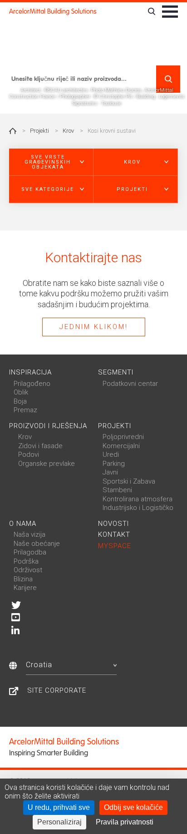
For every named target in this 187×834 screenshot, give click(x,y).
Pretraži (168, 79)
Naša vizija (29, 534)
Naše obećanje (37, 543)
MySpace (114, 546)
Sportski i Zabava (129, 481)
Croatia (39, 664)
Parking (114, 463)
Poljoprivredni (123, 437)
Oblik (21, 392)
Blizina (23, 579)
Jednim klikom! (93, 327)
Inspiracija (30, 372)
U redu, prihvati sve (59, 807)
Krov (68, 130)
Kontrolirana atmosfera (137, 499)
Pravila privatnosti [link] (124, 822)
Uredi (111, 454)
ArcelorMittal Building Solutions (53, 11)
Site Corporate (56, 690)
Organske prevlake (46, 463)
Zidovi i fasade (40, 446)
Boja (20, 401)
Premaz (25, 410)
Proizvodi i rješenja (48, 426)
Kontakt (114, 534)
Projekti (39, 130)
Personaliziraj (59, 822)
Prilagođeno (32, 384)
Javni (110, 472)
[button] (51, 162)
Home (12, 131)
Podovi (28, 454)
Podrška (26, 561)
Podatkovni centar (130, 384)
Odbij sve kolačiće (133, 807)
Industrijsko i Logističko (138, 508)
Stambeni (117, 490)
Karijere (25, 588)
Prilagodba (30, 552)
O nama (22, 523)
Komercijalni (121, 446)
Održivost (28, 570)
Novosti (113, 523)
